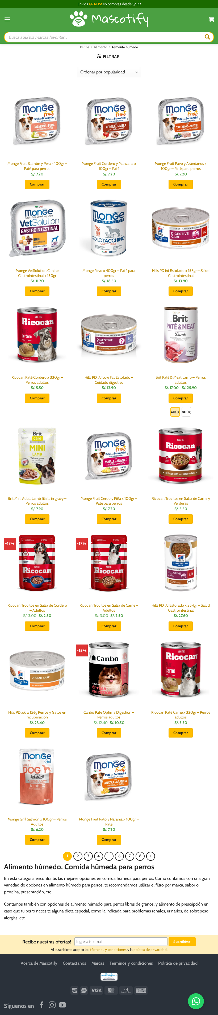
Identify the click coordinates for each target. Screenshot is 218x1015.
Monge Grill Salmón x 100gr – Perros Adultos (37, 822)
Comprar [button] (37, 184)
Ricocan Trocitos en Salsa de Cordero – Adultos (37, 608)
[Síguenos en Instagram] (52, 1005)
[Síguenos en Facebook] (41, 1005)
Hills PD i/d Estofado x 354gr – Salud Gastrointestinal (181, 608)
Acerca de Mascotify (39, 963)
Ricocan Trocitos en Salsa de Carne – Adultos (108, 608)
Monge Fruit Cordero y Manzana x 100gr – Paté (109, 166)
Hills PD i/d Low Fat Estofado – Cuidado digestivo (109, 380)
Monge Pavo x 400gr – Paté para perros (108, 273)
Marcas (97, 963)
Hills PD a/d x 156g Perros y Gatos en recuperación (37, 715)
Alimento (100, 47)
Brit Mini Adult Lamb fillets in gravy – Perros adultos (37, 501)
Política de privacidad (178, 963)
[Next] (150, 856)
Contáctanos (74, 963)
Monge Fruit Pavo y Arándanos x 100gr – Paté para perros (181, 166)
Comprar (180, 398)
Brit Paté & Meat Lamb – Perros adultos (181, 380)
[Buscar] (207, 37)
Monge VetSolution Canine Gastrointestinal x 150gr (37, 273)
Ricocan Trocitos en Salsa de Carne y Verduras (181, 501)
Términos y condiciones (131, 963)
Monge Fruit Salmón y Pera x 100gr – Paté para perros (37, 166)
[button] (7, 19)
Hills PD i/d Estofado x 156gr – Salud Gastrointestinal (180, 273)
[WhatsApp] (196, 1001)
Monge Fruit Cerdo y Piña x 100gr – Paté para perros (109, 501)
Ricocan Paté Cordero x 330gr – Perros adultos (37, 380)
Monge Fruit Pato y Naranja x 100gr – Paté (109, 822)
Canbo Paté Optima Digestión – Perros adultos (108, 715)
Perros (84, 47)
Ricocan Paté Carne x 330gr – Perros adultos (180, 715)
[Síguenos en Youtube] (62, 1005)
